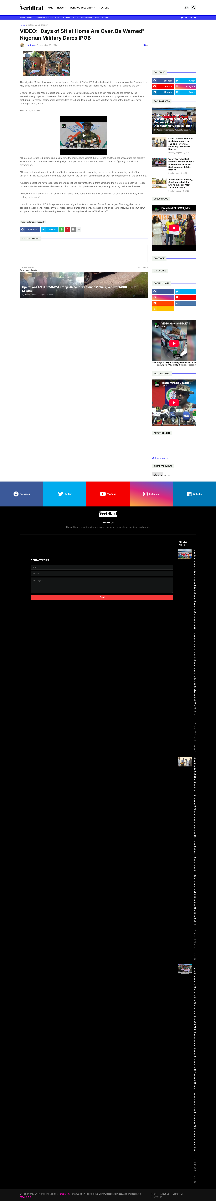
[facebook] (182, 18)
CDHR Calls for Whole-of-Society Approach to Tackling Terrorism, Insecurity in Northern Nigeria (181, 143)
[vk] (185, 303)
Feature (104, 7)
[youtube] (191, 18)
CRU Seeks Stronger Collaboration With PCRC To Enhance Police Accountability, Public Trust (195, 629)
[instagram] (163, 297)
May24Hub (25, 1196)
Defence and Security (44, 17)
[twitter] (186, 18)
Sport (97, 17)
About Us (164, 1193)
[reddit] (163, 303)
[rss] (163, 308)
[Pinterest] (67, 229)
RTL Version (156, 1196)
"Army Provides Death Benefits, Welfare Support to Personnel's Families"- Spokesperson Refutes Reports (181, 164)
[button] (186, 7)
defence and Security (38, 25)
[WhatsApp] (61, 229)
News (60, 7)
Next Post (141, 267)
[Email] (73, 229)
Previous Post (28, 267)
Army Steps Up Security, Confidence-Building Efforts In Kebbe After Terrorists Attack (180, 183)
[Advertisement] (184, 44)
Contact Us (178, 1193)
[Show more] (78, 229)
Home (50, 7)
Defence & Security (81, 7)
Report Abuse (161, 458)
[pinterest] (195, 18)
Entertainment (86, 17)
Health (75, 17)
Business (66, 17)
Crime (57, 17)
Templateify (64, 1193)
